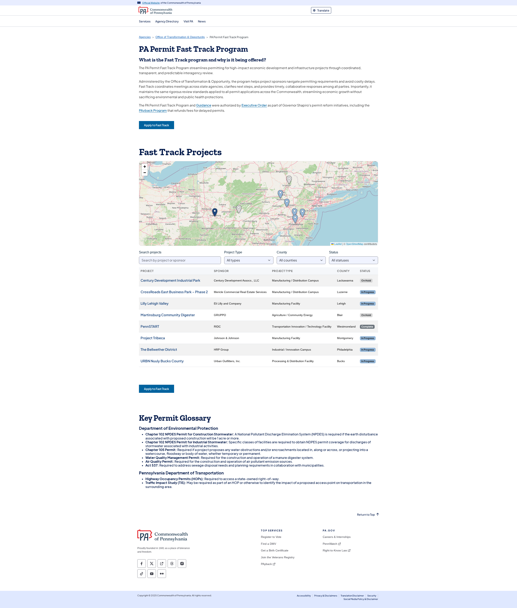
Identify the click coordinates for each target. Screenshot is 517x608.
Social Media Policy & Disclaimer (361, 599)
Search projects (150, 252)
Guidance (203, 105)
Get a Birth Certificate (274, 550)
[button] (289, 180)
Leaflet (338, 244)
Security (371, 595)
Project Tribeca (153, 338)
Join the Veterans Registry (277, 557)
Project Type (233, 252)
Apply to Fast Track (156, 125)
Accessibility (304, 595)
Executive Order (254, 105)
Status (333, 252)
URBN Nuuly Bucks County (162, 361)
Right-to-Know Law (335, 550)
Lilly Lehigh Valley (155, 303)
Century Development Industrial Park (170, 280)
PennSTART (150, 326)
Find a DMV (268, 543)
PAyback (266, 564)
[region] (258, 203)
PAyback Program (153, 111)
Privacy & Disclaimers (325, 595)
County (282, 252)
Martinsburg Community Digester (168, 315)
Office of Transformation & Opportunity (180, 37)
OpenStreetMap (354, 244)
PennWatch (330, 543)
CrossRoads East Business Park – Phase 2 (174, 292)
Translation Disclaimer (352, 595)
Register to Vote (271, 536)
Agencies (145, 37)
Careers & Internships (337, 536)
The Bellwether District (159, 349)
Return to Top (366, 514)
